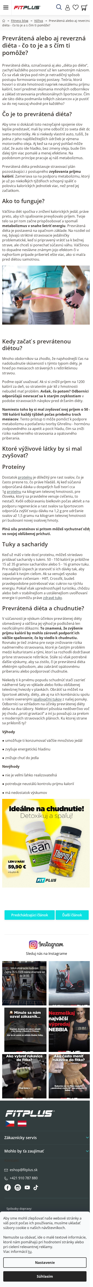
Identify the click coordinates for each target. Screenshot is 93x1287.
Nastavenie (45, 1262)
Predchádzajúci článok (29, 915)
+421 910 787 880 (24, 1178)
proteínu (25, 477)
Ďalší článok (72, 915)
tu (30, 1251)
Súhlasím (45, 1276)
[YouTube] (28, 1189)
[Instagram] (17, 1187)
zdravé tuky (52, 597)
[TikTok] (36, 1189)
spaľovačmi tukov (47, 699)
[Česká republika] (10, 1124)
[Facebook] (7, 1187)
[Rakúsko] (22, 1124)
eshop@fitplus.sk (23, 1169)
